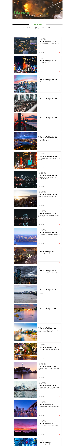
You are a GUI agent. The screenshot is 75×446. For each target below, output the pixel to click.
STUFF (31, 33)
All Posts (15, 33)
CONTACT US (52, 7)
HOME (52, 2)
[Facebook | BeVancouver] (56, 15)
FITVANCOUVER (40, 33)
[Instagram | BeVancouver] (58, 15)
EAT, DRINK (22, 33)
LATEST (18, 33)
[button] (60, 33)
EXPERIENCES (35, 33)
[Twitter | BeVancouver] (60, 15)
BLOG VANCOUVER (53, 4)
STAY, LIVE (27, 33)
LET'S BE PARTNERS (53, 5)
